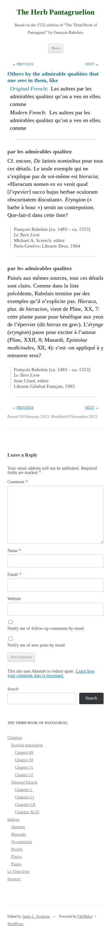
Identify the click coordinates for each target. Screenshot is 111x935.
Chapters (14, 737)
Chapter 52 (24, 774)
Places (16, 856)
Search (12, 689)
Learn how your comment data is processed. (51, 673)
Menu (55, 48)
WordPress (15, 924)
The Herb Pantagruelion (55, 12)
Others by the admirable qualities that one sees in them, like (53, 77)
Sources (13, 878)
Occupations (21, 841)
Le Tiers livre (18, 871)
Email (14, 574)
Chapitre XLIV (27, 812)
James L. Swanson (36, 916)
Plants (16, 864)
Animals (18, 826)
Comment (17, 482)
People (17, 849)
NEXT (89, 64)
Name (14, 550)
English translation (27, 745)
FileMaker (84, 916)
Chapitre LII (25, 804)
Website (14, 598)
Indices (13, 819)
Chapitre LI (24, 797)
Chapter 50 (24, 759)
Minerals (18, 834)
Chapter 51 (24, 767)
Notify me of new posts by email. (36, 645)
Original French (28, 89)
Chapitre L (24, 789)
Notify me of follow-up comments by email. (46, 628)
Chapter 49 (24, 752)
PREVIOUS (25, 64)
